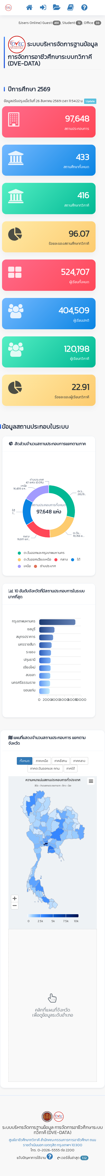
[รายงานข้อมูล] (56, 8)
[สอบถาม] (84, 8)
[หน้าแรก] (29, 8)
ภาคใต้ (71, 768)
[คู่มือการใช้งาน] (70, 8)
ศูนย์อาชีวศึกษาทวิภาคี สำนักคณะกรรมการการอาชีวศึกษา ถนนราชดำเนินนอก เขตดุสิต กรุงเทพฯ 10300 (52, 1142)
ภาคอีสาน (61, 761)
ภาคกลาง (79, 761)
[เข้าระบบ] (43, 8)
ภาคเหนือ (42, 761)
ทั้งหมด (25, 761)
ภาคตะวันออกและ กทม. (45, 768)
